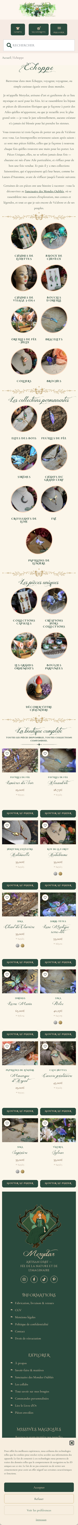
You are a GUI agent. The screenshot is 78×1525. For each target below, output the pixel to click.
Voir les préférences (39, 1510)
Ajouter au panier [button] (20, 813)
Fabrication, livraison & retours (34, 1303)
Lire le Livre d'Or (26, 1405)
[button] (72, 1443)
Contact (20, 1331)
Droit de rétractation (28, 1338)
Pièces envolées (24, 1412)
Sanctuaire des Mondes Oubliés (44, 191)
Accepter (39, 1487)
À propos (21, 1363)
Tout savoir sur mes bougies (32, 1391)
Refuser (39, 1499)
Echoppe (39, 67)
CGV (18, 1310)
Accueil (6, 57)
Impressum (41, 1519)
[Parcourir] (58, 28)
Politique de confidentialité (31, 1324)
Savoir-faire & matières (29, 1370)
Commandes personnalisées (32, 1398)
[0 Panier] (39, 29)
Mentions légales (25, 1317)
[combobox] (39, 45)
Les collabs (21, 1384)
